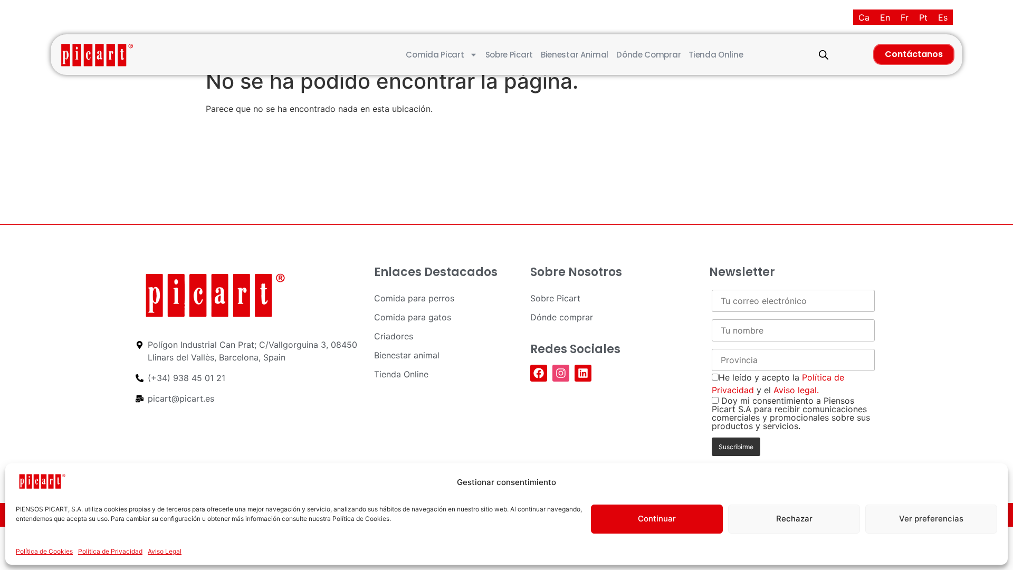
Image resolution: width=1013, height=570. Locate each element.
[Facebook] (538, 373)
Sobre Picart (509, 54)
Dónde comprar (648, 54)
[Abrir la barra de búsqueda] (823, 54)
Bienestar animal (574, 54)
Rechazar (794, 519)
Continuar (657, 519)
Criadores (393, 336)
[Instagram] (560, 373)
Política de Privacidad (110, 551)
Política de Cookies (44, 551)
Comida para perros (414, 298)
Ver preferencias (931, 519)
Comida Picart (435, 54)
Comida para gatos (412, 317)
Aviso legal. (796, 390)
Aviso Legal (164, 551)
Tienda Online (716, 54)
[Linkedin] (583, 373)
